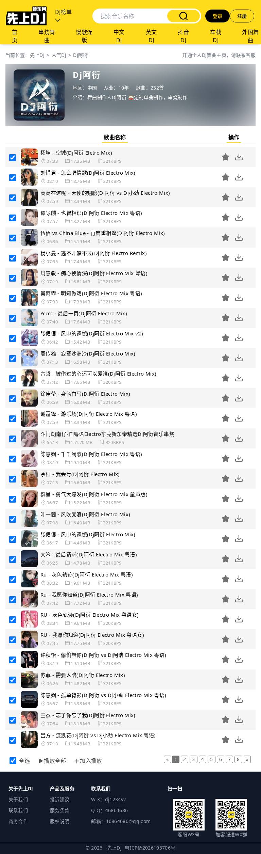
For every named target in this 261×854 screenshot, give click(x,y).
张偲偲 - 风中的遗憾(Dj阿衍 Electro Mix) (88, 534)
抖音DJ (183, 36)
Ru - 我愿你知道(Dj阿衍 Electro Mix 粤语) (89, 594)
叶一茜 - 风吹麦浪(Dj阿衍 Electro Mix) (85, 514)
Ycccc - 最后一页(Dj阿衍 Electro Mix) (83, 313)
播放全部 (55, 760)
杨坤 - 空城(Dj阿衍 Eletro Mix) (76, 152)
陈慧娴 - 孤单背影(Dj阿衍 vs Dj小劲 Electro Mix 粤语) (103, 695)
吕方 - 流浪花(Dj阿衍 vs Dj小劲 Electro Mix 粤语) (98, 735)
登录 (218, 16)
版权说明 (59, 821)
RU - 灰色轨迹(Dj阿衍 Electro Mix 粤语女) (89, 614)
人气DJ (59, 55)
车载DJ (215, 36)
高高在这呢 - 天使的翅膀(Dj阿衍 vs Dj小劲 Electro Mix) (105, 192)
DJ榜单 (63, 12)
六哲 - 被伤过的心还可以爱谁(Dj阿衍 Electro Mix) (98, 373)
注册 (242, 16)
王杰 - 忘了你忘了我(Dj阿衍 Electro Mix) (88, 715)
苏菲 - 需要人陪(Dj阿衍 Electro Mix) (82, 674)
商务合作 (18, 821)
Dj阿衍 (80, 55)
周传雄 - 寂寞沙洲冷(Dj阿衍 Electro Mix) (88, 353)
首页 (14, 36)
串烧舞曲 (46, 36)
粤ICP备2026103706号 (150, 847)
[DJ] (26, 16)
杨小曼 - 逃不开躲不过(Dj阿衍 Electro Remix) (93, 253)
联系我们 (18, 810)
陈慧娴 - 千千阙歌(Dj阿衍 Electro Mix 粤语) (91, 453)
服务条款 (59, 810)
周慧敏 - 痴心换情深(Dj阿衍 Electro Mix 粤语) (93, 273)
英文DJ (151, 36)
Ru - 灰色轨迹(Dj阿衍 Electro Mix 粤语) (86, 574)
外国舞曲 (250, 36)
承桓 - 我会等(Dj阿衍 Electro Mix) (80, 474)
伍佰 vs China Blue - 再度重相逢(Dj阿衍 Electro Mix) (102, 233)
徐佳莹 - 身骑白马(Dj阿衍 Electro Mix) (85, 393)
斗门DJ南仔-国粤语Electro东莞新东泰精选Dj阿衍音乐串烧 (107, 433)
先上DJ (37, 55)
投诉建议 (59, 799)
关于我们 (18, 799)
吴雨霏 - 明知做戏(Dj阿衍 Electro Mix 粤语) (91, 293)
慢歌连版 (84, 36)
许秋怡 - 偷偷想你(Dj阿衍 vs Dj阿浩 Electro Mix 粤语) (103, 654)
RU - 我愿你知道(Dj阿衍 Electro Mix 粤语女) (92, 634)
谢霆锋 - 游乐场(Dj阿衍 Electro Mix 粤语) (88, 413)
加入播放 (91, 760)
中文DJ (119, 36)
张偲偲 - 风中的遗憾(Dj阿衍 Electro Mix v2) (91, 333)
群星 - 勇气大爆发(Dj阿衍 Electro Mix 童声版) (93, 494)
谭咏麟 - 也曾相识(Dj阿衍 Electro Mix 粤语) (91, 212)
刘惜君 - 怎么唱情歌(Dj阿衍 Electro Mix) (88, 172)
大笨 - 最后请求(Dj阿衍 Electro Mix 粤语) (88, 554)
